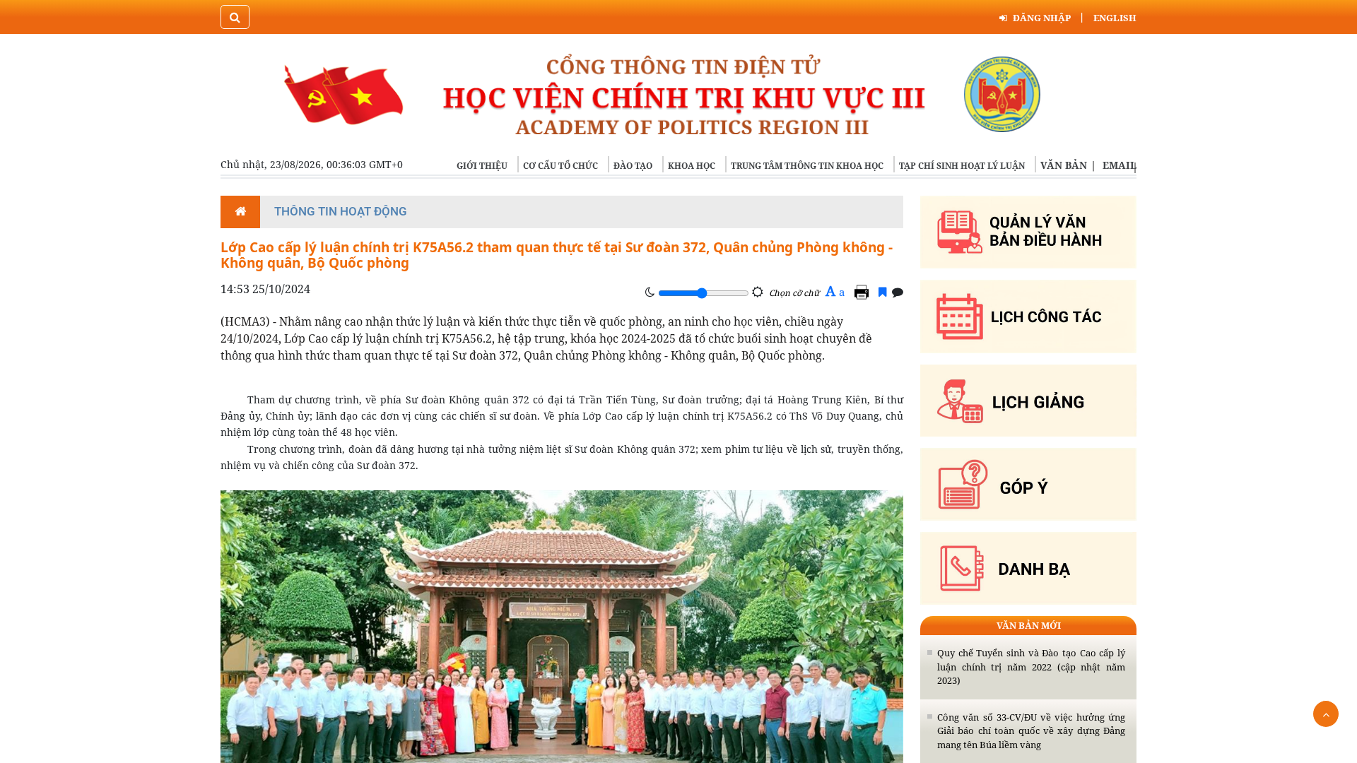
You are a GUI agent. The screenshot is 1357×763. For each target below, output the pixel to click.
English (1114, 17)
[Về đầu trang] (1325, 714)
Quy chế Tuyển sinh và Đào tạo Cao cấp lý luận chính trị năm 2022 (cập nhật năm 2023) (1031, 666)
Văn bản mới (1029, 625)
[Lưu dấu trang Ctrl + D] (882, 292)
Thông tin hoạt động (340, 211)
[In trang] (863, 292)
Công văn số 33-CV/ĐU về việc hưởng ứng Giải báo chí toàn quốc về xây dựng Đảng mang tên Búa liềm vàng (1031, 731)
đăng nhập (1042, 17)
